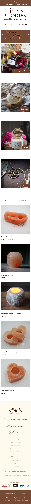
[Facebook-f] (14, 2)
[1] (19, 25)
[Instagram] (17, 2)
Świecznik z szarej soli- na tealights (11, 314)
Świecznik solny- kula (7, 275)
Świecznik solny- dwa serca (9, 352)
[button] (2, 35)
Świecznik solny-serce (7, 390)
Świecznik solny (5, 237)
